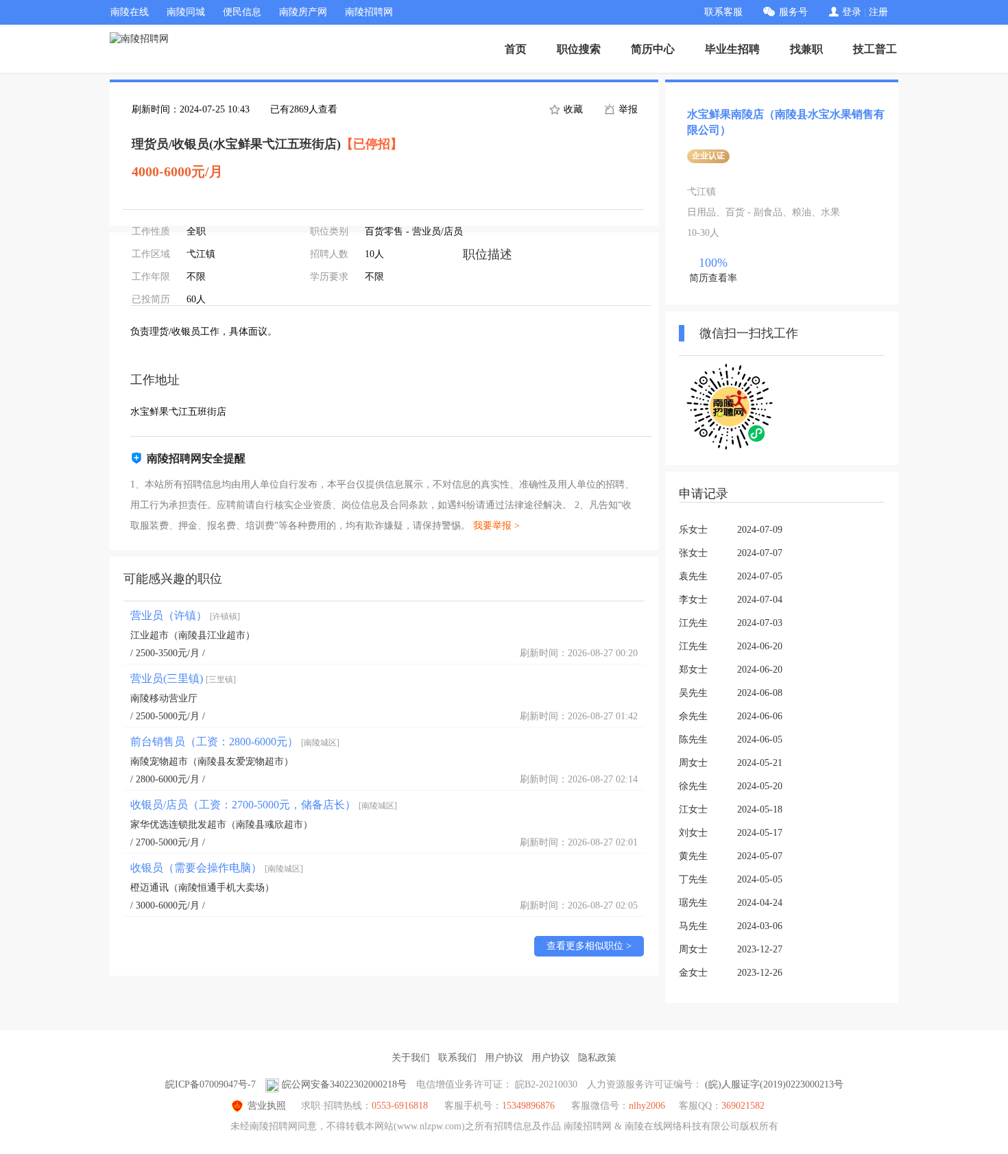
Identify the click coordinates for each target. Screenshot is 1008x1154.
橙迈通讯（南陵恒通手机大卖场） (202, 887)
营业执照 (267, 1106)
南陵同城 (186, 12)
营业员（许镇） (185, 615)
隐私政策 (597, 1058)
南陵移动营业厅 (163, 698)
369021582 (743, 1106)
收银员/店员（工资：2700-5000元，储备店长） (263, 804)
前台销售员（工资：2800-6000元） (234, 741)
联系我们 (457, 1058)
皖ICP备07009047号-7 (210, 1084)
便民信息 (242, 12)
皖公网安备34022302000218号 (344, 1084)
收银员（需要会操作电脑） (216, 868)
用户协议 (504, 1058)
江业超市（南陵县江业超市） (192, 635)
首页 (516, 49)
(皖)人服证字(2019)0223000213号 (774, 1084)
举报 (627, 109)
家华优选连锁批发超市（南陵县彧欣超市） (221, 824)
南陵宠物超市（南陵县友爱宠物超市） (211, 761)
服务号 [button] (793, 12)
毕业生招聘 (732, 49)
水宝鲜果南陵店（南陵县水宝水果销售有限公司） (786, 122)
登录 (851, 12)
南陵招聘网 (369, 12)
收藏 (572, 109)
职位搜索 (579, 49)
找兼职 (806, 49)
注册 (878, 12)
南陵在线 (129, 12)
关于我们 (411, 1058)
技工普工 (875, 49)
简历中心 (653, 49)
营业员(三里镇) (183, 678)
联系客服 (723, 12)
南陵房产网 (303, 12)
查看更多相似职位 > (589, 946)
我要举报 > (496, 525)
